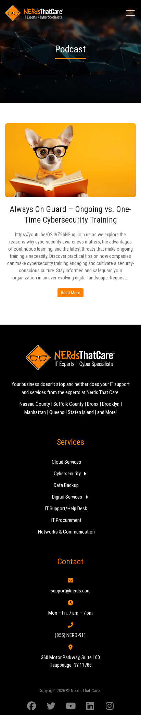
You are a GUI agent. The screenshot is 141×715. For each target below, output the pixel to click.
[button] (130, 13)
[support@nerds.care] (70, 580)
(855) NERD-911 (70, 635)
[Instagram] (109, 706)
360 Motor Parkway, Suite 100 (70, 657)
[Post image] (70, 160)
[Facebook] (31, 706)
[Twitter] (51, 706)
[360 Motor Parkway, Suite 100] (70, 647)
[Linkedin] (90, 706)
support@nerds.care (71, 591)
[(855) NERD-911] (70, 625)
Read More (70, 292)
